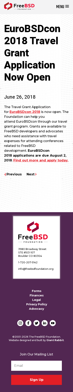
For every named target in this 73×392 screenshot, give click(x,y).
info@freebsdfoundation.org (36, 268)
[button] (62, 7)
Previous (14, 174)
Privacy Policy (36, 304)
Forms (36, 291)
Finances (37, 295)
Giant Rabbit (55, 340)
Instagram (20, 323)
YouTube (53, 323)
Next (30, 174)
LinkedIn (45, 323)
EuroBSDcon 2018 (25, 112)
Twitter (36, 323)
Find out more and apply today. (40, 160)
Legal (36, 300)
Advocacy (36, 309)
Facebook (28, 323)
